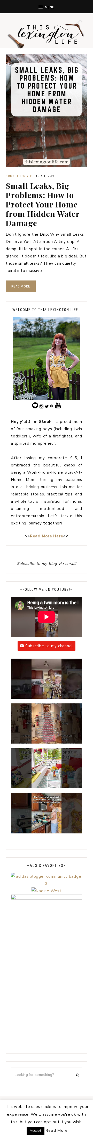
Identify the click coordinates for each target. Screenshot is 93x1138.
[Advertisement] (46, 1000)
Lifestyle (24, 176)
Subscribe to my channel (49, 646)
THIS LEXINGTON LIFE (46, 33)
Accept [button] (35, 1130)
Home (10, 176)
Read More (20, 286)
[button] (46, 6)
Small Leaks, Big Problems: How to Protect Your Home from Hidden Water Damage (43, 204)
